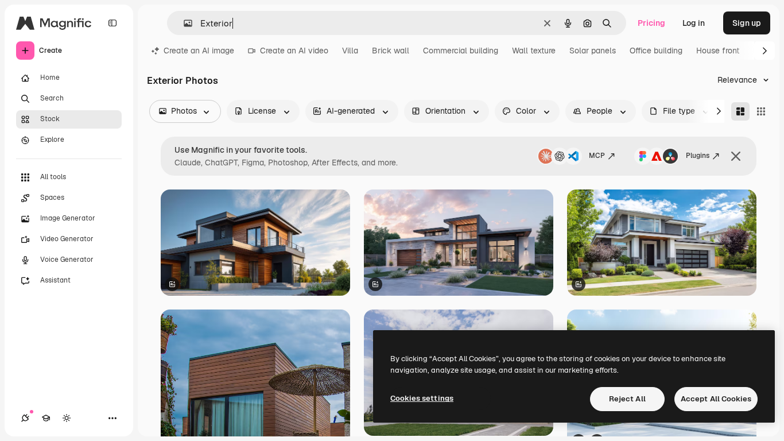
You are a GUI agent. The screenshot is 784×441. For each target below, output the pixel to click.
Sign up (746, 23)
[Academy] (46, 418)
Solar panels (592, 50)
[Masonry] (740, 111)
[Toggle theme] (66, 418)
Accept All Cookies (716, 399)
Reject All (627, 399)
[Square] (761, 111)
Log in (693, 23)
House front (717, 50)
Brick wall (390, 50)
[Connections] (25, 418)
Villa (350, 50)
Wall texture (534, 50)
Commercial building (460, 50)
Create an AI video (294, 50)
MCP (597, 155)
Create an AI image (199, 50)
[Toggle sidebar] (112, 23)
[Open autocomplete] (183, 23)
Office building (656, 50)
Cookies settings (421, 398)
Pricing (651, 23)
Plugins (697, 155)
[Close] (736, 156)
